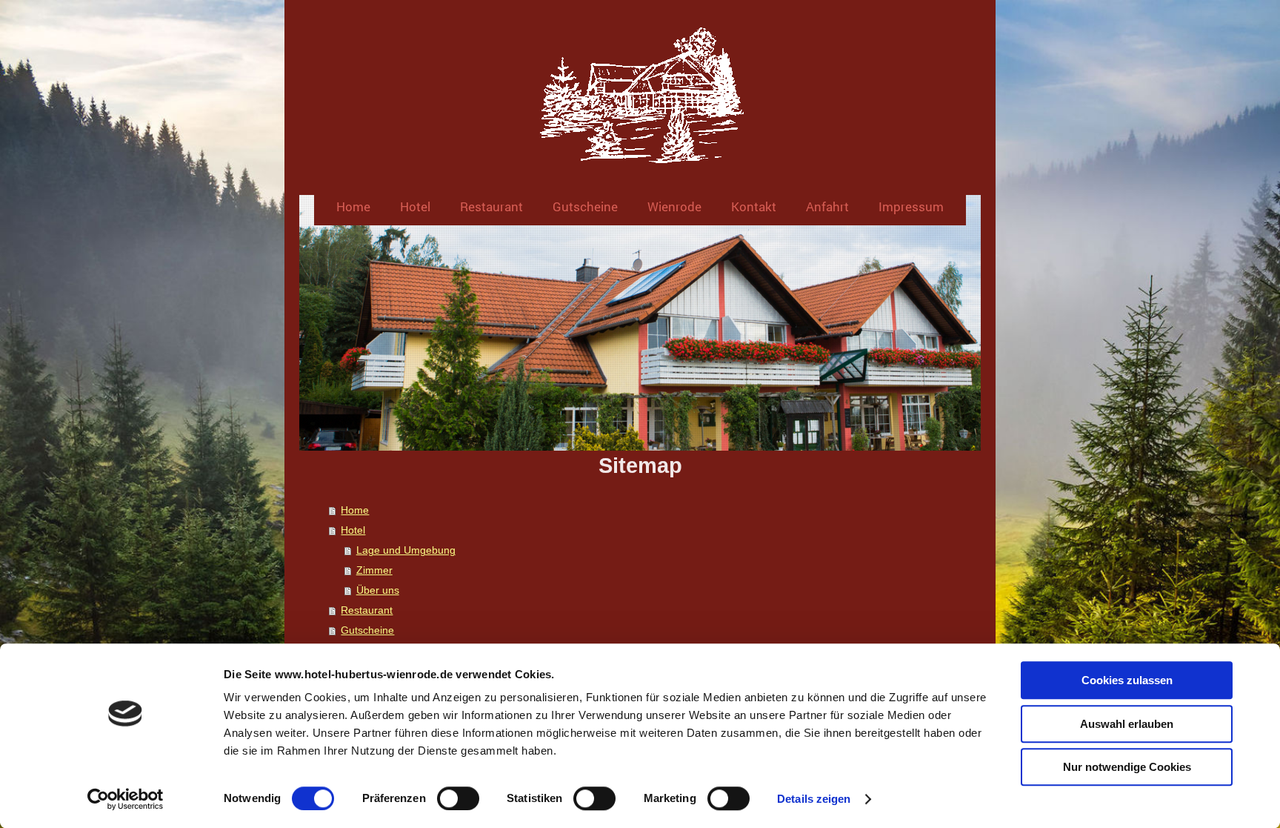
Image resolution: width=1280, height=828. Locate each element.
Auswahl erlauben (1126, 724)
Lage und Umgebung (406, 550)
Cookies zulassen (1127, 680)
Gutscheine (367, 630)
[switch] (458, 798)
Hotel (353, 530)
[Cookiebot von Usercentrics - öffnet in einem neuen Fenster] (125, 799)
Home (355, 510)
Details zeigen (813, 798)
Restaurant (367, 610)
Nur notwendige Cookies (1127, 767)
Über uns (377, 590)
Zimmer (374, 570)
